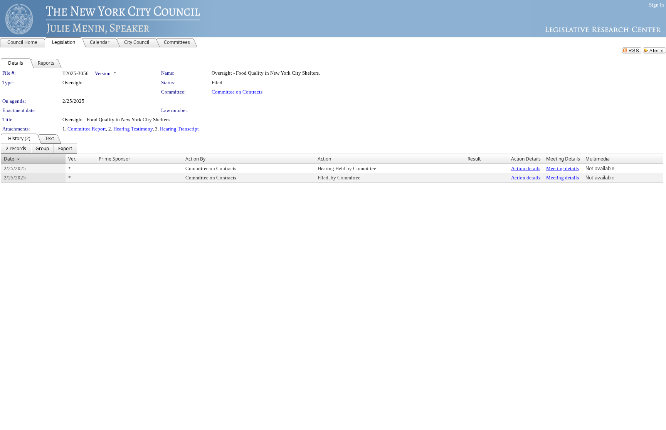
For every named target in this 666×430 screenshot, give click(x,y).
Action (324, 159)
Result (474, 159)
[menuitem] (16, 148)
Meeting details (562, 168)
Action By (195, 159)
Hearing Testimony (133, 129)
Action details (525, 168)
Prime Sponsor (114, 159)
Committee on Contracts (237, 92)
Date (9, 159)
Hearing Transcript (179, 129)
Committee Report (86, 129)
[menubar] (39, 149)
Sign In (656, 5)
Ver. (72, 159)
